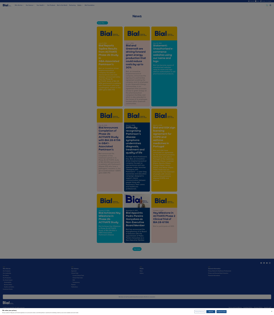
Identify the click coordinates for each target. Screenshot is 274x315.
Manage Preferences (199, 311)
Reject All (211, 311)
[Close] (271, 311)
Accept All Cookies (221, 311)
